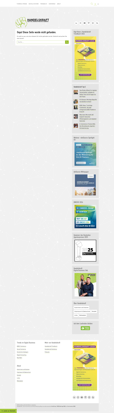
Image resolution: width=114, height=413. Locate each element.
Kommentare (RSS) (71, 406)
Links (76, 315)
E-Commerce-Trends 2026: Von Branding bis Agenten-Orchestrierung (87, 126)
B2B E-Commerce (21, 346)
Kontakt (94, 311)
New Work (19, 357)
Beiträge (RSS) (63, 406)
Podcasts (47, 352)
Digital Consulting (21, 355)
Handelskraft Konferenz (51, 349)
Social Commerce (21, 349)
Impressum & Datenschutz (82, 311)
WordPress (53, 406)
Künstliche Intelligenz (22, 352)
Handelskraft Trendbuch (51, 346)
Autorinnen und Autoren (81, 307)
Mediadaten (82, 315)
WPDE (58, 406)
